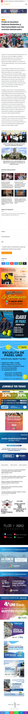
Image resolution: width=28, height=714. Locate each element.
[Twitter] (8, 263)
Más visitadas (4, 465)
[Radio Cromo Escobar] (6, 4)
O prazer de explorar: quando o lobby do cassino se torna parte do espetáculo (13, 492)
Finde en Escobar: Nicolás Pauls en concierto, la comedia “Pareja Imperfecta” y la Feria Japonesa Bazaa (7, 185)
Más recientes (14, 465)
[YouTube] (12, 263)
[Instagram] (16, 263)
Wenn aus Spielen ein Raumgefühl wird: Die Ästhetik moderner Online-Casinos (12, 482)
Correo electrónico (5, 236)
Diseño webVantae (14, 704)
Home (3, 17)
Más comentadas (23, 465)
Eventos (7, 17)
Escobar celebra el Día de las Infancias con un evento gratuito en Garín (20, 201)
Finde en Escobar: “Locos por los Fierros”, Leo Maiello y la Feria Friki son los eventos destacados (20, 185)
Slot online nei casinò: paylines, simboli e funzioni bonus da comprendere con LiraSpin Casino (13, 477)
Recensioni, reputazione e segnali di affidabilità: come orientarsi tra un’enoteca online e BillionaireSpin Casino (13, 471)
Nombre (3, 231)
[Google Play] (20, 263)
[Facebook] (3, 263)
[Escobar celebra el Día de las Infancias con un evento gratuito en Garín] (21, 193)
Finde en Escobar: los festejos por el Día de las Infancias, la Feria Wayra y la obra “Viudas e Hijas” (7, 201)
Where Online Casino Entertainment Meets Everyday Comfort (12, 487)
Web (2, 241)
